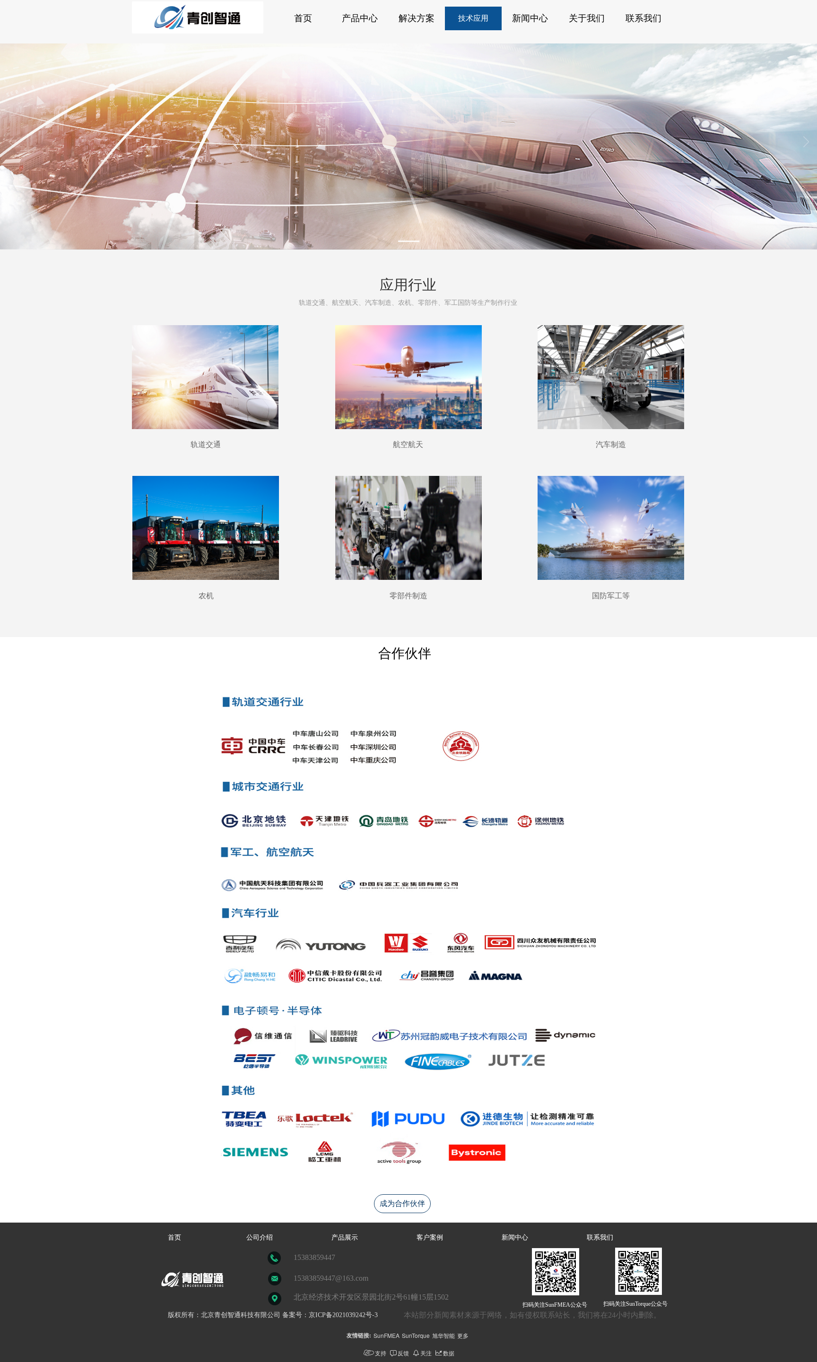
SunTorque (416, 1335)
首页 (303, 18)
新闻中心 (530, 18)
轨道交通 (206, 444)
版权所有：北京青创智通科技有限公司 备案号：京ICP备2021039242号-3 (273, 1315)
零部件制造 (408, 596)
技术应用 (473, 18)
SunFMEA (387, 1335)
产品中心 (360, 18)
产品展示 (344, 1237)
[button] (408, 241)
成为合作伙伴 (402, 1203)
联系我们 (643, 18)
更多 (463, 1335)
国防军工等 (611, 596)
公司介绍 (259, 1237)
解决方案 (417, 18)
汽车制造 (611, 444)
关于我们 (587, 18)
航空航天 (408, 444)
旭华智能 (443, 1335)
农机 (205, 596)
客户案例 (430, 1237)
